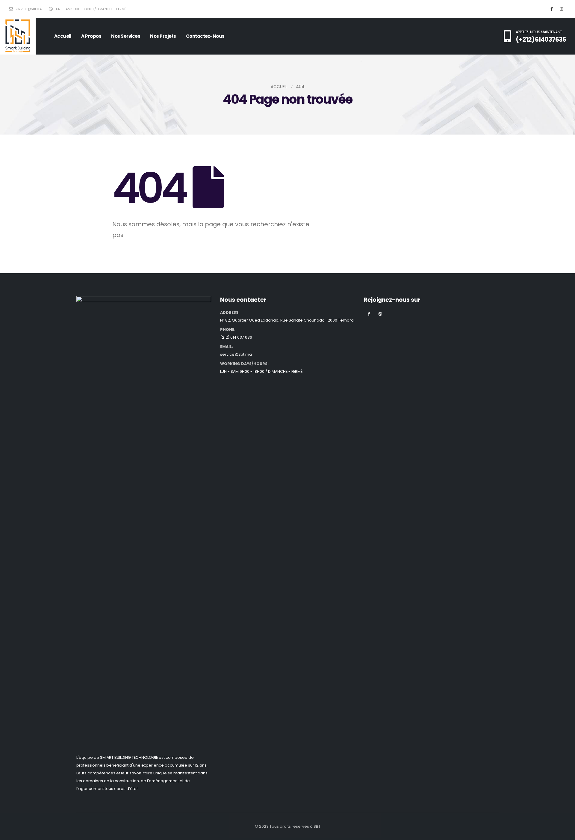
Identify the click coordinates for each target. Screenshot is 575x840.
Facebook (368, 313)
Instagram (380, 313)
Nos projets (163, 36)
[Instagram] (561, 9)
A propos (91, 36)
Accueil (63, 36)
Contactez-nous (205, 36)
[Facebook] (551, 9)
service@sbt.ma (28, 9)
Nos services (125, 36)
